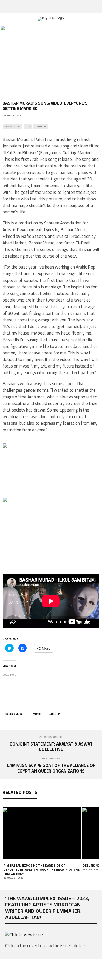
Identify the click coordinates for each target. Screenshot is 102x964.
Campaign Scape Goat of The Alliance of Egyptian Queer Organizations (51, 768)
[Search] (98, 6)
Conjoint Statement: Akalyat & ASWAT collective (51, 746)
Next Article (51, 758)
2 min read (40, 126)
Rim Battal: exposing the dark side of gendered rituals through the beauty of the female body (41, 869)
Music (37, 714)
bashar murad (15, 714)
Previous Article (51, 737)
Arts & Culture (12, 126)
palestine (55, 714)
